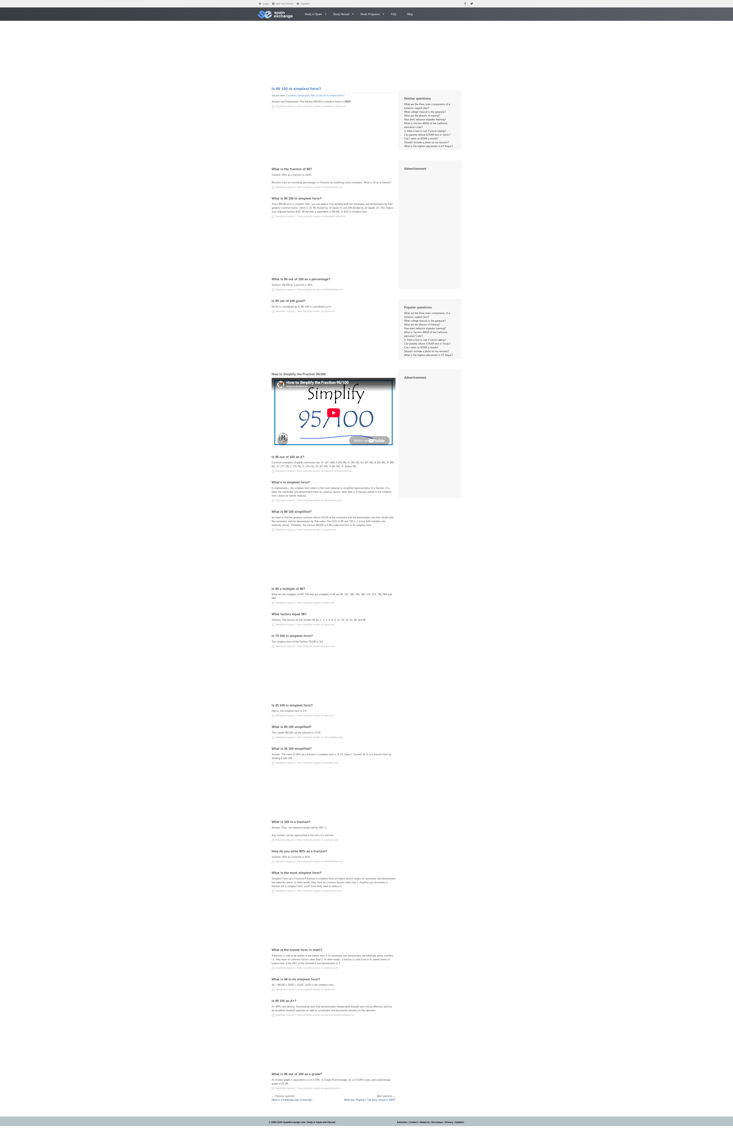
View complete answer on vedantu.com (317, 968)
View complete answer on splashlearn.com (319, 500)
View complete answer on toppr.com (315, 715)
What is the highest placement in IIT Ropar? (428, 146)
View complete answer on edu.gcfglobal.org (319, 737)
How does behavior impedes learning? (425, 119)
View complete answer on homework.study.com (321, 106)
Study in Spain (313, 14)
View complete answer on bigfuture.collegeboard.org (324, 471)
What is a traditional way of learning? (292, 1099)
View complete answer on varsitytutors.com (319, 891)
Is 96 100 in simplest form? (331, 95)
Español (305, 3)
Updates (459, 1122)
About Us (425, 1122)
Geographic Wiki (306, 95)
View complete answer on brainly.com (316, 530)
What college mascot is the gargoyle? (425, 111)
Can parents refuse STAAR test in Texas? (427, 134)
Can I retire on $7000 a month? (421, 138)
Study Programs (370, 14)
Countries (291, 95)
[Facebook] (465, 3)
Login (266, 3)
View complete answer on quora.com (316, 311)
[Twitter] (471, 3)
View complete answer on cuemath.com (317, 763)
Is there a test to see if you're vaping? (425, 131)
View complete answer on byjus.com (316, 603)
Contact (413, 1122)
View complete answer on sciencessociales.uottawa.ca (325, 1015)
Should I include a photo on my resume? (426, 142)
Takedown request (284, 106)
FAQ (393, 14)
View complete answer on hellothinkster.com (320, 187)
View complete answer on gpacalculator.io (319, 1088)
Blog (410, 14)
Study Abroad (341, 14)
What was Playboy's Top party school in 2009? (370, 1099)
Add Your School (284, 3)
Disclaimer (437, 1122)
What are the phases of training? (422, 115)
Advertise (402, 1122)
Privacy (449, 1122)
